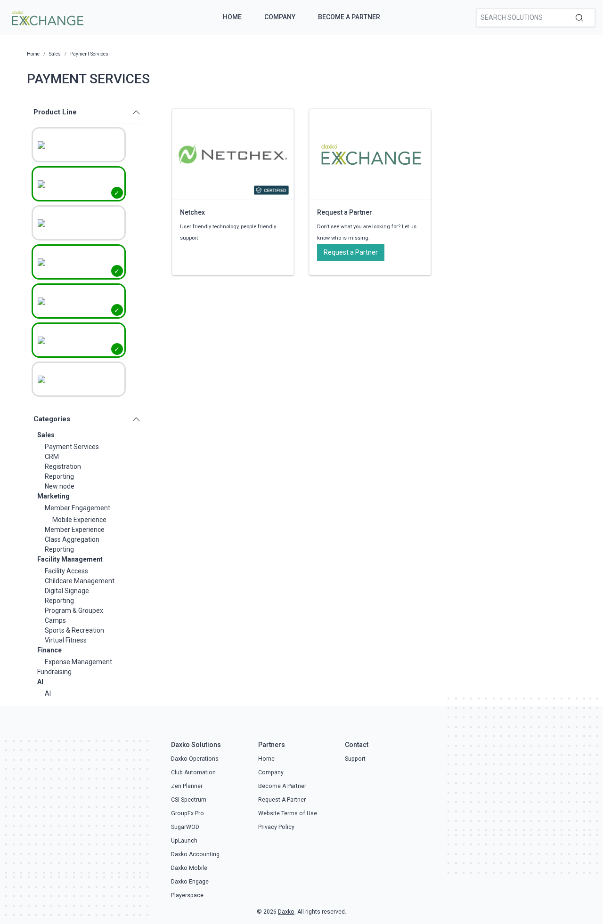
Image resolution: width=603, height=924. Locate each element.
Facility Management (70, 559)
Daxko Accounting (195, 854)
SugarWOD (185, 827)
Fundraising (54, 671)
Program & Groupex (74, 610)
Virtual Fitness (66, 640)
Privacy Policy (276, 827)
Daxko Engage (190, 881)
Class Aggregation (72, 539)
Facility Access (66, 571)
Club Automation (193, 772)
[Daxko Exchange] (47, 17)
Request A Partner (282, 799)
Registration (63, 466)
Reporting (59, 476)
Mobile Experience (79, 519)
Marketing (53, 496)
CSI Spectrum (188, 799)
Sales (46, 435)
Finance (49, 650)
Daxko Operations (195, 758)
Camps (55, 620)
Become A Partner (349, 17)
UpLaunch (184, 840)
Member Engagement (77, 508)
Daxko (286, 911)
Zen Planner (187, 786)
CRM (52, 456)
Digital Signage (67, 591)
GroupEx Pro (187, 813)
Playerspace (187, 895)
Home (232, 17)
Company (279, 17)
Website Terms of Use (287, 813)
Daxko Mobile (189, 868)
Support (355, 758)
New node (59, 486)
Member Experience (75, 529)
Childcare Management (79, 581)
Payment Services (72, 446)
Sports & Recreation (74, 630)
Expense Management (78, 662)
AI (40, 681)
